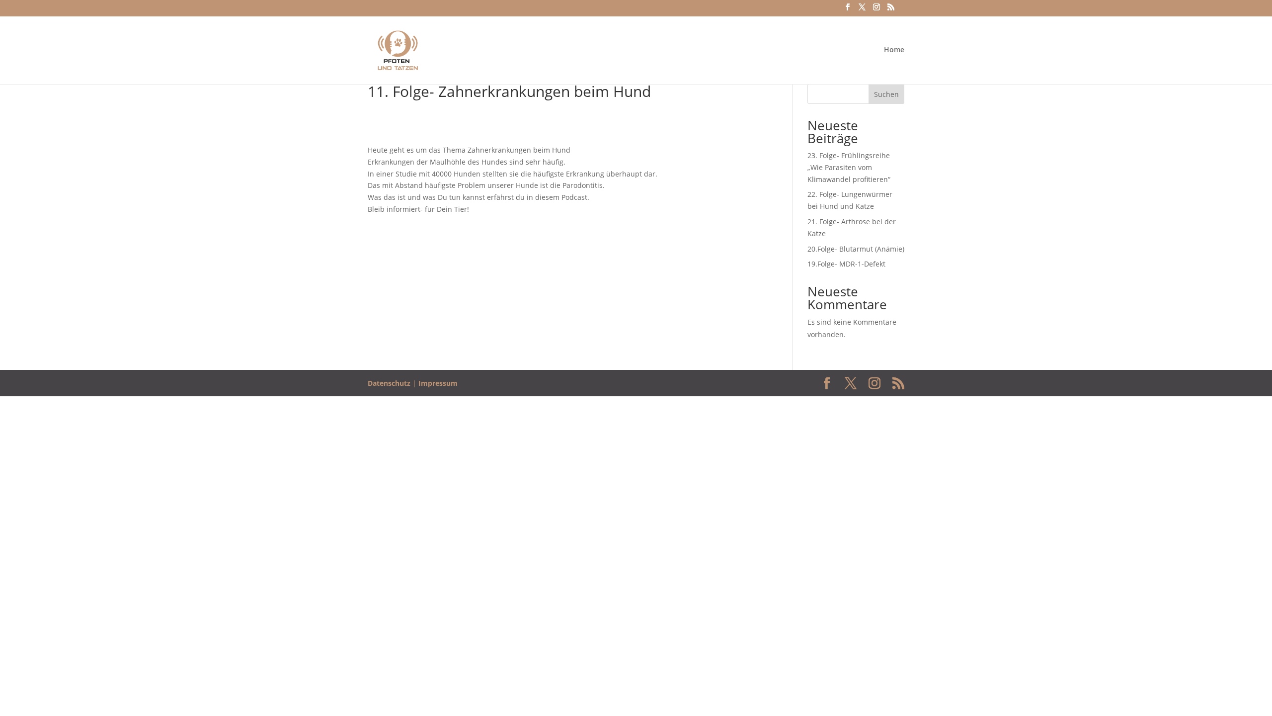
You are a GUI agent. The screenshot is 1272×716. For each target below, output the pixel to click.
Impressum (438, 383)
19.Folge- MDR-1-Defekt (846, 263)
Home (894, 50)
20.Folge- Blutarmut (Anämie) (855, 249)
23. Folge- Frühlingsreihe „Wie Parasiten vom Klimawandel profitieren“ (848, 167)
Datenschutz (389, 383)
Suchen (886, 94)
